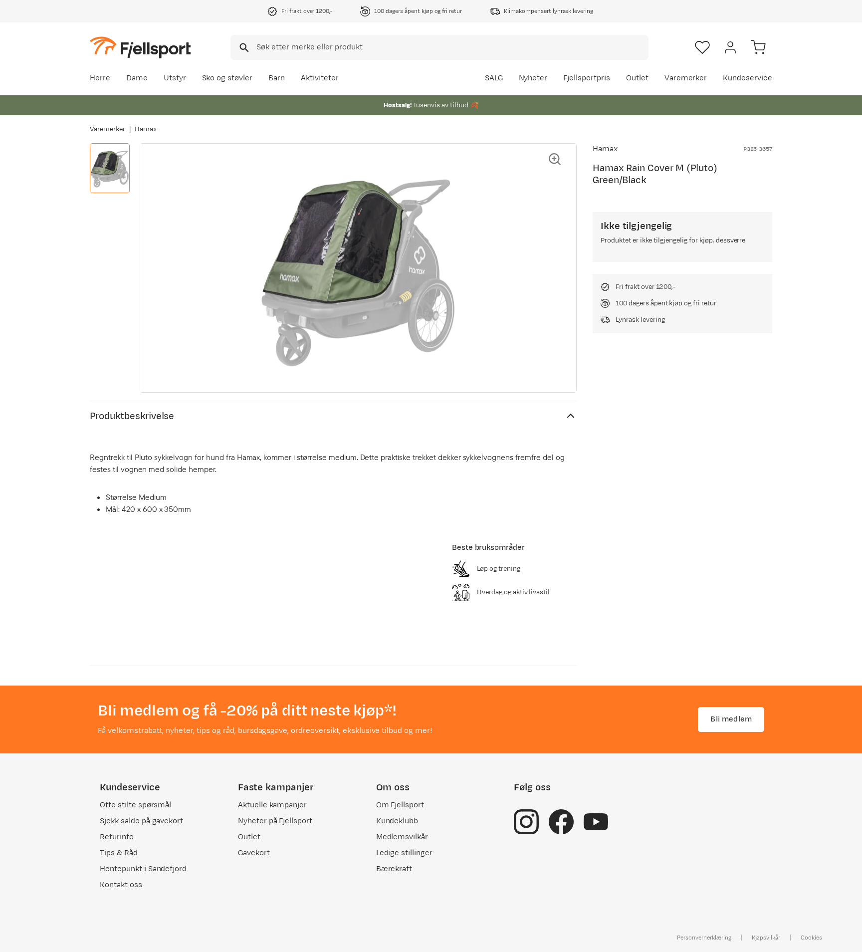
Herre (100, 78)
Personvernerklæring (704, 938)
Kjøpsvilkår (766, 938)
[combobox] (439, 47)
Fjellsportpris (586, 78)
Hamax (146, 129)
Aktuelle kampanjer (272, 805)
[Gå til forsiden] (140, 47)
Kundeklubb (397, 821)
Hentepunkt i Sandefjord (143, 869)
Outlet (637, 78)
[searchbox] (451, 47)
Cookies (811, 938)
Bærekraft (394, 869)
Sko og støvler (227, 78)
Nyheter (533, 78)
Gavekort (254, 853)
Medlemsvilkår (402, 837)
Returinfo (117, 837)
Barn (276, 78)
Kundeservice (747, 78)
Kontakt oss (121, 885)
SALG (494, 78)
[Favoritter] (702, 47)
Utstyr (175, 78)
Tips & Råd (119, 853)
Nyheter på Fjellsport (275, 821)
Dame (137, 78)
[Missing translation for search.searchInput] (243, 47)
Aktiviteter (320, 78)
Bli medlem (731, 719)
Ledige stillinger (404, 853)
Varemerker (685, 78)
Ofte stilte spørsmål (135, 805)
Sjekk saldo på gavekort (141, 821)
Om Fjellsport (400, 805)
